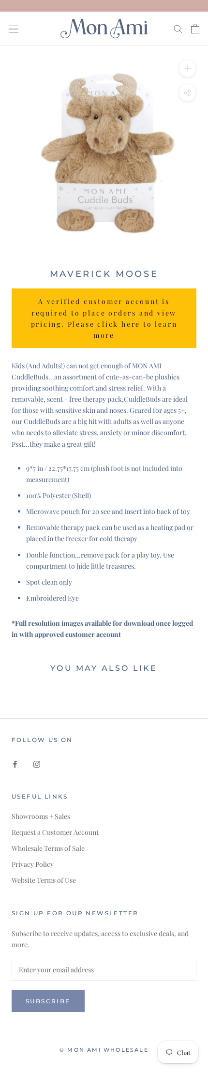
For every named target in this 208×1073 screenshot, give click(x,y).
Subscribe (48, 1001)
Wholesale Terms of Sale (48, 848)
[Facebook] (15, 763)
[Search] (178, 28)
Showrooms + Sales (41, 816)
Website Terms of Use (44, 880)
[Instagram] (36, 763)
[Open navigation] (13, 28)
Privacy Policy (33, 864)
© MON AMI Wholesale (104, 1049)
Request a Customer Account (55, 832)
